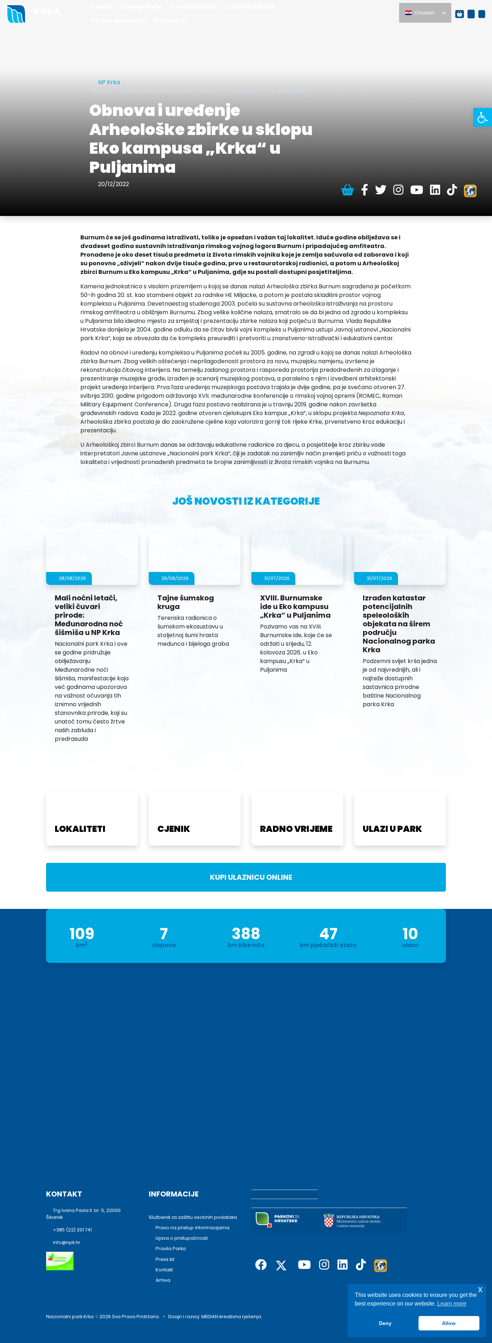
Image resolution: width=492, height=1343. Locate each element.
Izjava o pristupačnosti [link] (182, 1238)
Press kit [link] (165, 1259)
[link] (482, 117)
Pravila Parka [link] (171, 1248)
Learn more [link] (451, 1304)
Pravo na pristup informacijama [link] (192, 1228)
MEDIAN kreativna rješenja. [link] (231, 1316)
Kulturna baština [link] (250, 6)
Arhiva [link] (163, 1280)
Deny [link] (385, 1323)
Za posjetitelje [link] (141, 6)
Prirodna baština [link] (193, 6)
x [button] (480, 1289)
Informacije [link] (171, 20)
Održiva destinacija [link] (118, 20)
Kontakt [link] (164, 1270)
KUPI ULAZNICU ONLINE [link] (249, 877)
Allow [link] (449, 1323)
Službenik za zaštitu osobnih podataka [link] (193, 1217)
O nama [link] (101, 6)
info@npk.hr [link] (66, 1242)
